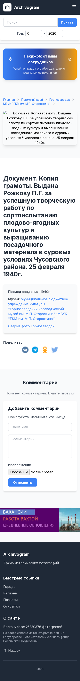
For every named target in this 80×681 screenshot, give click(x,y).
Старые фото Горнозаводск (31, 326)
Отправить (22, 482)
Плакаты (10, 600)
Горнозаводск (59, 99)
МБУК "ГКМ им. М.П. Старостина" (27, 103)
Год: (20, 33)
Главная (9, 99)
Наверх (14, 650)
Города (9, 587)
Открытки (11, 606)
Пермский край (32, 99)
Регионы (10, 593)
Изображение (19, 465)
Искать (67, 22)
